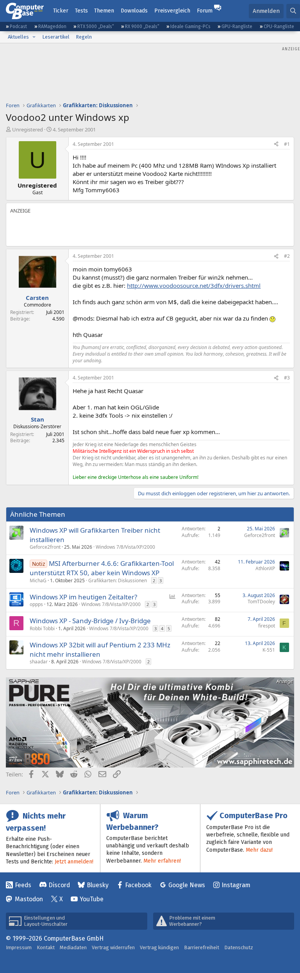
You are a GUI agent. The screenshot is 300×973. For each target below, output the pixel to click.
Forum (204, 10)
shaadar (39, 661)
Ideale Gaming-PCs (190, 26)
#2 (287, 256)
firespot (266, 625)
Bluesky (98, 885)
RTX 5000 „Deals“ (95, 26)
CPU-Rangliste (279, 26)
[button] (34, 37)
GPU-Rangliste (236, 26)
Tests (81, 10)
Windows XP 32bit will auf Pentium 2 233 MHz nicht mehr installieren (100, 649)
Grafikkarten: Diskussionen (117, 580)
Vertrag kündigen (159, 947)
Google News (186, 885)
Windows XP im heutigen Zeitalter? (83, 596)
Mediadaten (73, 947)
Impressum (19, 947)
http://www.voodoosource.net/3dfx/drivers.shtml (194, 285)
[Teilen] (276, 144)
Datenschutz (238, 947)
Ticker (60, 10)
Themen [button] (104, 10)
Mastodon (29, 899)
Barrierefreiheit (201, 947)
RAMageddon (52, 26)
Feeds (23, 885)
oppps (36, 604)
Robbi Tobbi (42, 628)
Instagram (235, 885)
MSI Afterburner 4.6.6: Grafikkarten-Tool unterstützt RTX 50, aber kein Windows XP (102, 568)
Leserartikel (56, 37)
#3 (287, 377)
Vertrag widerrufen (113, 947)
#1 (287, 144)
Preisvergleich (172, 10)
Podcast (18, 26)
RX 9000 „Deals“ (142, 26)
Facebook (138, 885)
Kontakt (46, 947)
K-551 (268, 650)
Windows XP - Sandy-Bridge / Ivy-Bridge (90, 620)
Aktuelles (18, 37)
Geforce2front (45, 547)
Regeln (84, 37)
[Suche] (293, 11)
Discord (59, 885)
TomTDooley (261, 601)
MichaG (38, 580)
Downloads (134, 10)
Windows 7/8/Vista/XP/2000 (125, 547)
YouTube (92, 899)
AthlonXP (265, 568)
